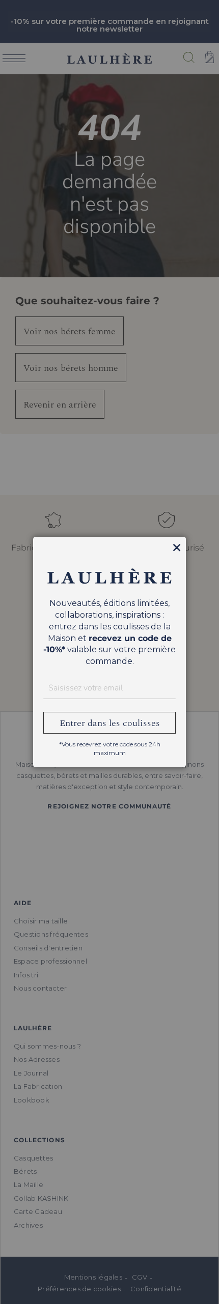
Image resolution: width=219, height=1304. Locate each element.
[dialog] (109, 652)
